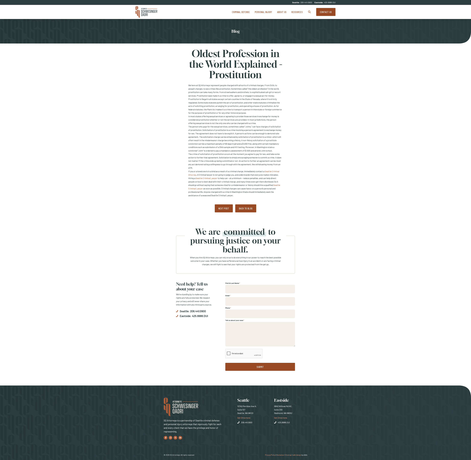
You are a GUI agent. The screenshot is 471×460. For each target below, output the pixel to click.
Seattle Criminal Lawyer (206, 178)
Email (227, 296)
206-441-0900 (306, 2)
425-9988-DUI (329, 2)
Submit (260, 366)
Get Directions (243, 417)
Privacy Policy (270, 455)
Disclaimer (280, 455)
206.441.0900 (198, 311)
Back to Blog (246, 208)
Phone (228, 308)
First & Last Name (232, 283)
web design (297, 455)
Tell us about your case (234, 320)
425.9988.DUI (200, 316)
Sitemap (288, 455)
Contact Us (326, 11)
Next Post (223, 208)
